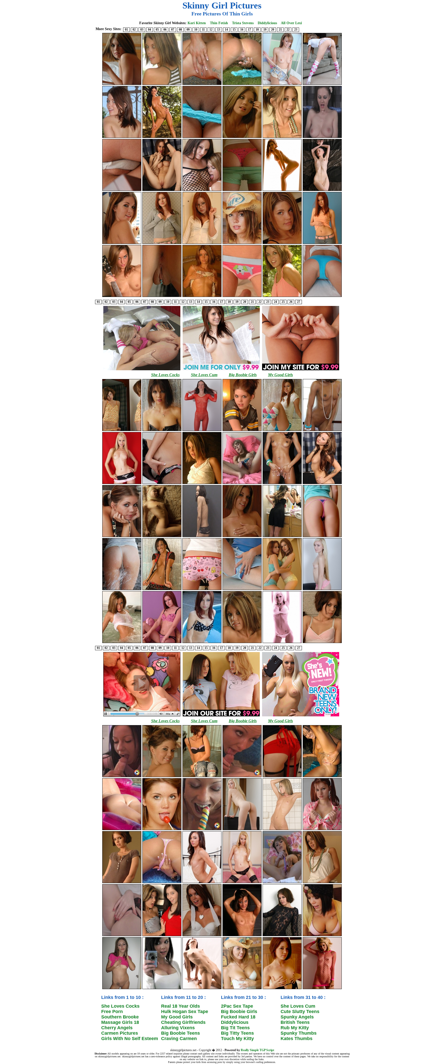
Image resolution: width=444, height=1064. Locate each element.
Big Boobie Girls (243, 375)
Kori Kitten (197, 23)
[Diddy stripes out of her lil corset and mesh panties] (202, 935)
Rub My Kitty (295, 1027)
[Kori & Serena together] (282, 589)
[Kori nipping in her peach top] (322, 243)
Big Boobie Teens (180, 1033)
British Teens (295, 1022)
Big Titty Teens (237, 1033)
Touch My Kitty (237, 1038)
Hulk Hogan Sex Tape (184, 1011)
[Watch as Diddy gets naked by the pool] (122, 137)
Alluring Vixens (178, 1027)
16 (241, 29)
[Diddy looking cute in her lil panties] (242, 296)
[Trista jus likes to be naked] (162, 296)
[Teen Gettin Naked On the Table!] (242, 642)
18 (257, 29)
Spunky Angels (297, 1016)
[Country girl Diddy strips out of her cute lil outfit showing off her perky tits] (242, 243)
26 (290, 302)
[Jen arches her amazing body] (202, 988)
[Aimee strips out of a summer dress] (282, 84)
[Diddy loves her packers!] (242, 430)
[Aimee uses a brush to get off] (242, 483)
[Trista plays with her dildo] (322, 776)
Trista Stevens (243, 23)
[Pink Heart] (322, 829)
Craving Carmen (179, 1038)
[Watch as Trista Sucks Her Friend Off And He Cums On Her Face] (242, 776)
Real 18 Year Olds (180, 1006)
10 (195, 29)
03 (141, 29)
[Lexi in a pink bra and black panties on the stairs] (242, 935)
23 (295, 29)
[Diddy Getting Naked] (242, 589)
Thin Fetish (219, 23)
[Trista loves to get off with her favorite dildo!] (242, 84)
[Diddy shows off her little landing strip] (202, 137)
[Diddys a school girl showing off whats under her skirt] (122, 190)
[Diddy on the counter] (122, 882)
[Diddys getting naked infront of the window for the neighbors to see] (122, 243)
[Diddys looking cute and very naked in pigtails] (122, 536)
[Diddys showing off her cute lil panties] (322, 882)
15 (234, 29)
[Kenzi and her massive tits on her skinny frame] (282, 642)
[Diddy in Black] (282, 935)
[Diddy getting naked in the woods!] (282, 296)
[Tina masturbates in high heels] (322, 137)
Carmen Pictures (119, 1033)
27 (298, 302)
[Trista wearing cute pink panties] (162, 882)
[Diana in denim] (242, 829)
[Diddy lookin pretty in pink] (322, 642)
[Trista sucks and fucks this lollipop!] (202, 829)
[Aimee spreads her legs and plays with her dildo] (282, 882)
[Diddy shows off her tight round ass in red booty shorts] (282, 776)
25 (283, 302)
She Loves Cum (204, 375)
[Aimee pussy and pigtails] (322, 84)
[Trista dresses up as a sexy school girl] (162, 589)
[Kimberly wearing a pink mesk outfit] (322, 988)
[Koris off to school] (202, 243)
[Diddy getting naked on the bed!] (122, 84)
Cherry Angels (117, 1027)
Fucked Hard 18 (238, 1016)
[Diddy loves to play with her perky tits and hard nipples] (282, 988)
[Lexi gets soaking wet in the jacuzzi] (122, 642)
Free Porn (112, 1011)
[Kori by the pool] (202, 642)
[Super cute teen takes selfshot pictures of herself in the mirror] (162, 988)
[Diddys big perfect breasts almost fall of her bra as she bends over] (322, 935)
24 (275, 302)
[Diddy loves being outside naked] (162, 84)
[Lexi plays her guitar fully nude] (122, 296)
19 (264, 29)
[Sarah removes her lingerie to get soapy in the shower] (282, 829)
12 (210, 29)
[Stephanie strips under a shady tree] (162, 137)
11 (203, 29)
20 (272, 29)
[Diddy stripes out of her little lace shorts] (242, 536)
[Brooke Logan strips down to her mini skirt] (122, 483)
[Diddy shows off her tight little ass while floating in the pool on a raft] (122, 829)
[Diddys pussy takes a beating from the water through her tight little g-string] (122, 589)
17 (249, 29)
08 (180, 29)
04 (149, 29)
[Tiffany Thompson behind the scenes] (282, 536)
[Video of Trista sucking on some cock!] (122, 776)
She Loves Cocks (165, 375)
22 (288, 29)
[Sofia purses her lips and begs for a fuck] (202, 882)
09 (188, 29)
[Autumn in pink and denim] (122, 988)
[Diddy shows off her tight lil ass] (242, 190)
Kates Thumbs (296, 1038)
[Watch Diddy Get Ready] (242, 137)
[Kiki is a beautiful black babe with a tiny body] (322, 430)
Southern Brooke (120, 1016)
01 (126, 29)
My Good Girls (280, 375)
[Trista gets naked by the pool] (202, 84)
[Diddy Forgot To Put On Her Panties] (162, 776)
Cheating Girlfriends (183, 1022)
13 (218, 29)
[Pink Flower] (162, 642)
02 (134, 29)
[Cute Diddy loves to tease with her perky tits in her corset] (242, 988)
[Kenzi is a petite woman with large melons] (282, 190)
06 (164, 29)
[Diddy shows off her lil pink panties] (202, 589)
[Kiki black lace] (202, 536)
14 (226, 29)
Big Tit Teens (235, 1027)
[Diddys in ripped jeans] (202, 776)
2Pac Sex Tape (237, 1006)
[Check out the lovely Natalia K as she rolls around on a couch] (322, 483)
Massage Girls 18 (120, 1022)
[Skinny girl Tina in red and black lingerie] (122, 935)
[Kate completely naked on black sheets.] (322, 190)
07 (172, 29)
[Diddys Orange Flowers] (122, 430)
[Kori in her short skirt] (162, 243)
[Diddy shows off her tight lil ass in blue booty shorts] (322, 296)
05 (157, 29)
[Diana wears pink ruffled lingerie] (322, 589)
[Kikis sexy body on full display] (282, 483)
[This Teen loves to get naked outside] (202, 296)
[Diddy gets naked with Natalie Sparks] (202, 190)
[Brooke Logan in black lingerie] (242, 882)
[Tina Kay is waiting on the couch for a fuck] (162, 190)
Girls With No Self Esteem (129, 1038)
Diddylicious (267, 23)
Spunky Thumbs (299, 1033)
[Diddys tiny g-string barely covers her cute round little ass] (322, 536)
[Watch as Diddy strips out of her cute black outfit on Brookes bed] (282, 243)
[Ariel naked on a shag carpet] (162, 536)
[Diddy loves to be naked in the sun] (202, 483)
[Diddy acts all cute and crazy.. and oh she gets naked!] (282, 137)
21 (280, 29)
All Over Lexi (291, 23)
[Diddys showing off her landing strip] (162, 483)
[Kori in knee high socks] (282, 430)
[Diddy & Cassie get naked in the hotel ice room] (162, 935)
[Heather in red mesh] (202, 430)
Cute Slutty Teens (300, 1011)
